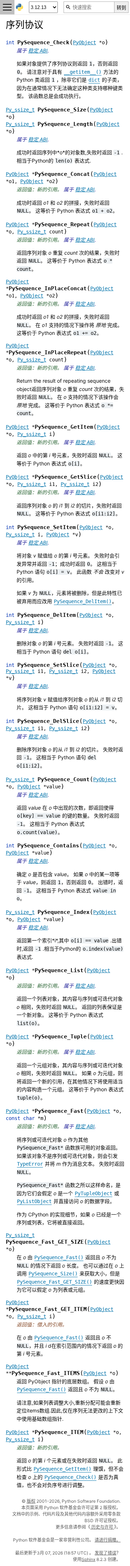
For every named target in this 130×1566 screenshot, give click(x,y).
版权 (31, 1501)
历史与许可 (102, 1527)
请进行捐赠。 (108, 1540)
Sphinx (88, 1559)
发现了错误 (105, 1553)
